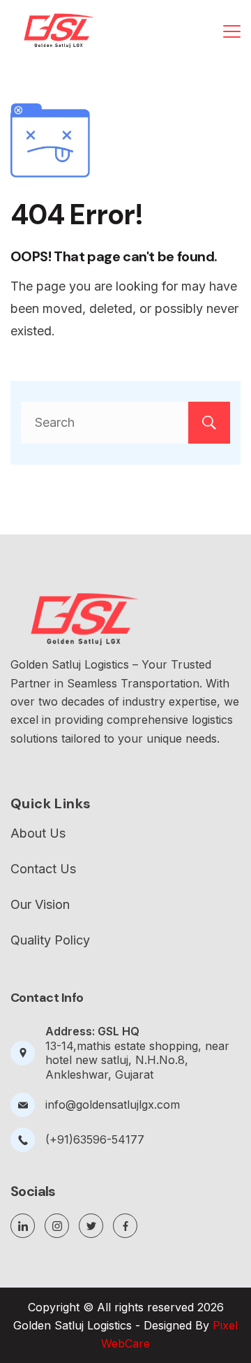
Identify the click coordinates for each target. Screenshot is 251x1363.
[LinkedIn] (22, 1225)
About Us (38, 833)
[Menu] (232, 31)
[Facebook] (125, 1225)
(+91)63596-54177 (94, 1139)
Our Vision (40, 904)
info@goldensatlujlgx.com (112, 1104)
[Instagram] (57, 1225)
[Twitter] (91, 1225)
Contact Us (43, 869)
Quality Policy (50, 940)
